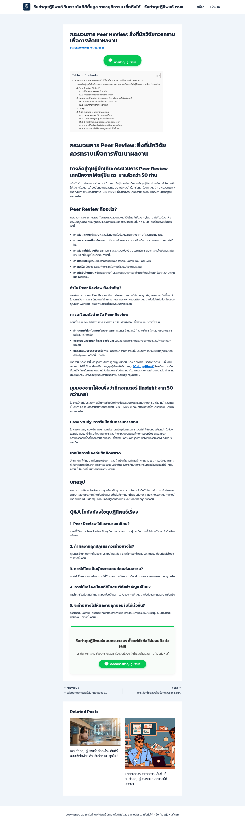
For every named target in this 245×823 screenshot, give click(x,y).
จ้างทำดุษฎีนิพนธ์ (125, 62)
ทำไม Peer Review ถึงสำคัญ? (96, 91)
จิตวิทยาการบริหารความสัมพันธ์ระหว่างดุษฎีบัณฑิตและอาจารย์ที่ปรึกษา (146, 778)
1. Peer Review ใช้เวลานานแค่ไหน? (98, 115)
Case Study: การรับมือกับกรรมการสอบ (100, 101)
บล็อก (200, 7)
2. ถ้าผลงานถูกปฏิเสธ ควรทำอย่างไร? (99, 118)
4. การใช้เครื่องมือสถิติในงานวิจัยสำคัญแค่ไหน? (103, 125)
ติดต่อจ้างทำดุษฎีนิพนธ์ (125, 664)
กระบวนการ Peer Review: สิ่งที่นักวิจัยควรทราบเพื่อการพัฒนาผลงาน (108, 80)
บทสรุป (82, 108)
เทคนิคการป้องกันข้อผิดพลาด (96, 104)
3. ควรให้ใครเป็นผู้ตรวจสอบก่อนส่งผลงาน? (102, 122)
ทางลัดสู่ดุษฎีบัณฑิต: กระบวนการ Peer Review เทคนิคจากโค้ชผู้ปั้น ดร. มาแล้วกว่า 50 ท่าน (119, 84)
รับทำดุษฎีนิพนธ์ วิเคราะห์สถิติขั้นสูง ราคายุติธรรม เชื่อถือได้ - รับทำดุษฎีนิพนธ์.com (108, 6)
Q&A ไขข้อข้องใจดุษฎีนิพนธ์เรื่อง (94, 112)
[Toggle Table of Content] (156, 75)
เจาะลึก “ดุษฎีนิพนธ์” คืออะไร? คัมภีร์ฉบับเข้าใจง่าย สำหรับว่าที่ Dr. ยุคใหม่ (94, 753)
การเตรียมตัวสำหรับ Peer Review (98, 94)
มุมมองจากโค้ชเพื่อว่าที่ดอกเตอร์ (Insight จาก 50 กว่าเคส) (105, 98)
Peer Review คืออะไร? (89, 87)
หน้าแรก (215, 7)
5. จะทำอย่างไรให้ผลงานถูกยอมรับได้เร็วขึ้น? (102, 128)
